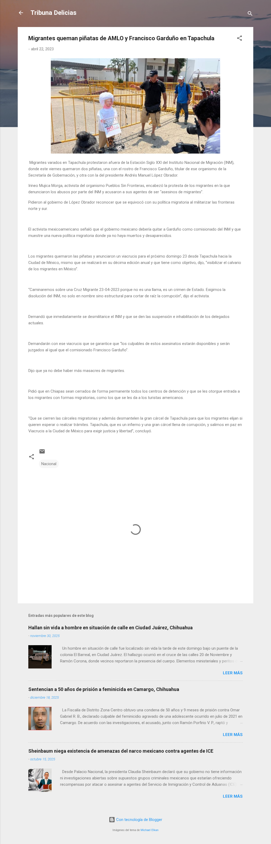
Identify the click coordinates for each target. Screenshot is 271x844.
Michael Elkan (150, 830)
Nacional (48, 463)
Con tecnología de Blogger (138, 819)
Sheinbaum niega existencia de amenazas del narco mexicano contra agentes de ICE (120, 751)
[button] (239, 39)
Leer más (233, 673)
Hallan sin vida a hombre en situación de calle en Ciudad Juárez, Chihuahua (110, 627)
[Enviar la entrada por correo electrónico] (42, 453)
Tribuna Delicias (53, 12)
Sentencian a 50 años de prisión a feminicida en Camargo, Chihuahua (103, 689)
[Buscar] (250, 14)
